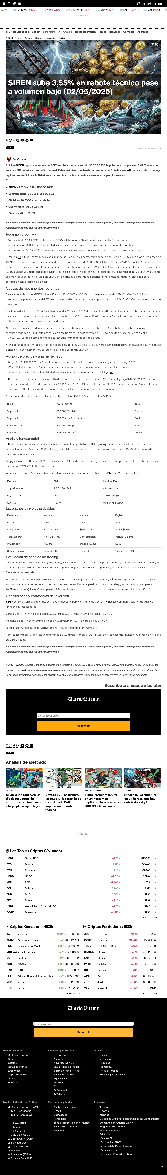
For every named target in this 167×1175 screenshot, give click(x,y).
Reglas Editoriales (64, 1074)
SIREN (20, 165)
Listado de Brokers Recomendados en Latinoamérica (129, 1118)
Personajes (60, 1118)
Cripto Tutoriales (17, 1074)
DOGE (26, 10)
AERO (10, 940)
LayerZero (103, 934)
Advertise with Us (64, 1062)
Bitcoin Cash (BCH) (21, 1138)
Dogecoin (30, 912)
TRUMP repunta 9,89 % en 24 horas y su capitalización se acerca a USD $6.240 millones (103, 800)
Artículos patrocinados (112, 1074)
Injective (22, 934)
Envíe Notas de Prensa (66, 1066)
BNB (9, 894)
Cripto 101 (105, 1134)
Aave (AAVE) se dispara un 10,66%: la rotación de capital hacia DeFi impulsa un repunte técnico (63, 802)
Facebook (62, 1090)
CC (8, 958)
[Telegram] (27, 140)
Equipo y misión (62, 1078)
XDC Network (25, 964)
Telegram (61, 1094)
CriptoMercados (18, 31)
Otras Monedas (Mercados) (45, 38)
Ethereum (49, 31)
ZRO (87, 934)
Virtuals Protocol (26, 952)
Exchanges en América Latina (116, 1122)
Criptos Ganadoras (26, 926)
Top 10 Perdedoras (21, 1114)
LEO (102, 10)
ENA (87, 958)
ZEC (55, 10)
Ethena (101, 958)
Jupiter (101, 982)
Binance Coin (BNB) (21, 1158)
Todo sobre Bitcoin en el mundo (72, 1122)
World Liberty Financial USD (41, 906)
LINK (79, 10)
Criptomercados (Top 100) (25, 1107)
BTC (9, 864)
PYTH (87, 964)
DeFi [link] (93, 444)
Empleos (59, 1082)
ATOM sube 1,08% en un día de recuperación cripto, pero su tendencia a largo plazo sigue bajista (24, 800)
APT (86, 976)
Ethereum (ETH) (19, 1127)
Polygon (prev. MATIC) (29, 946)
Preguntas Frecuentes (112, 1126)
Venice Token (104, 988)
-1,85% (112, 10)
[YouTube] (22, 140)
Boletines (59, 1130)
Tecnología (105, 1066)
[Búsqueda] (10, 3)
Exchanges (14, 1070)
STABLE (89, 952)
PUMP (88, 940)
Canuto (21, 159)
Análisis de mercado (14, 38)
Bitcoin (36, 31)
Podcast (15, 1082)
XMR (123, 10)
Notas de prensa (108, 1070)
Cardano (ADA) (19, 1146)
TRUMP (88, 946)
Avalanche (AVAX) (20, 1154)
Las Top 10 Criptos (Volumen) (35, 851)
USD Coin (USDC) (20, 1134)
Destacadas (60, 1114)
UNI (86, 970)
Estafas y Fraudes (109, 1130)
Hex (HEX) (16, 1150)
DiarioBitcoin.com (150, 917)
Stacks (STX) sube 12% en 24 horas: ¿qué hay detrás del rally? (140, 798)
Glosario (12, 1078)
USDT (10, 858)
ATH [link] (129, 170)
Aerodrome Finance (28, 940)
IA (59, 31)
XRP (9, 882)
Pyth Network (105, 964)
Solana (29, 888)
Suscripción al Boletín (66, 1126)
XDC (9, 964)
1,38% (136, 10)
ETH (9, 870)
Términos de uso (108, 1150)
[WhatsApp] (11, 140)
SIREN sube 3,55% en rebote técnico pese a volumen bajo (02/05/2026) (83, 87)
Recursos (115, 31)
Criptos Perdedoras (105, 926)
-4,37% (43, 10)
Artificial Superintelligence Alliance (36, 976)
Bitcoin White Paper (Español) (116, 1146)
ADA (148, 10)
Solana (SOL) (18, 1142)
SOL (9, 888)
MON (10, 982)
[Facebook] (14, 140)
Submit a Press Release (67, 1070)
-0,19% (91, 10)
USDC (10, 876)
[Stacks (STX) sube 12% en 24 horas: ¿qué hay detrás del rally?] (142, 779)
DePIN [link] (107, 473)
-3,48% (13, 10)
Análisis (68, 31)
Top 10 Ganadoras (20, 1110)
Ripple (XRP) (17, 1130)
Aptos (100, 976)
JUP (86, 982)
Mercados (28, 38)
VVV (86, 988)
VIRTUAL (12, 952)
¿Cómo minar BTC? (110, 1142)
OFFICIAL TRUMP (107, 946)
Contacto (129, 31)
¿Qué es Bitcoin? (109, 1138)
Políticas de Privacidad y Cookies (117, 1154)
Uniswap (102, 970)
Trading (62, 38)
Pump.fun (102, 940)
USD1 (10, 906)
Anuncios (59, 1058)
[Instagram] (18, 140)
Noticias (12, 1058)
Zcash (28, 900)
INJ (9, 934)
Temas (102, 31)
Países (103, 1055)
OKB (9, 970)
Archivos (142, 31)
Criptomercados (19, 1055)
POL (9, 946)
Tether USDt (32, 858)
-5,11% (67, 10)
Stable (101, 952)
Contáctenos (61, 1055)
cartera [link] (110, 371)
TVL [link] (119, 473)
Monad (21, 982)
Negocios (104, 1062)
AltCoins (9, 791)
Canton (21, 958)
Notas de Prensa (85, 31)
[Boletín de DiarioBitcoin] (32, 140)
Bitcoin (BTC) (18, 1123)
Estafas (12, 1062)
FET (9, 976)
